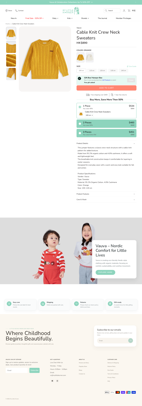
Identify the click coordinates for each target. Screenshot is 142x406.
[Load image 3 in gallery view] (11, 60)
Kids (69, 18)
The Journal (102, 18)
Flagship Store (83, 366)
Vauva (79, 28)
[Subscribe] (130, 340)
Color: (84, 50)
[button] (112, 10)
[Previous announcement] (6, 2)
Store (10, 11)
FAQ (108, 381)
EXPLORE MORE (105, 272)
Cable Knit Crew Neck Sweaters (23, 24)
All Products (106, 80)
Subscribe (34, 370)
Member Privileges (123, 18)
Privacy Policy (111, 377)
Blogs (80, 370)
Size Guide (110, 370)
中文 (134, 10)
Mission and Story (84, 363)
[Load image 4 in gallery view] (11, 74)
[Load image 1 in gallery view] (11, 33)
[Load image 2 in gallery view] (11, 47)
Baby (54, 18)
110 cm (91, 71)
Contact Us (82, 374)
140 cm (123, 71)
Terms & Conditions (112, 374)
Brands (84, 18)
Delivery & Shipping (113, 363)
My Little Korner (14, 399)
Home (8, 24)
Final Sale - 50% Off (33, 18)
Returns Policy (111, 366)
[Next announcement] (135, 2)
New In (14, 18)
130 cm (112, 71)
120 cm (102, 71)
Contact (21, 11)
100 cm (81, 71)
